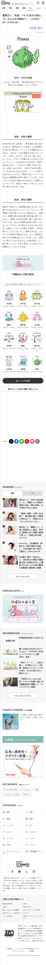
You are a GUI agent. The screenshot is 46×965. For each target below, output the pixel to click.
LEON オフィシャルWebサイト (12, 913)
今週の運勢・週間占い (36, 28)
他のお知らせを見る (23, 696)
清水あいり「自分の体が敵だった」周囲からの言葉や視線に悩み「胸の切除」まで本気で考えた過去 (31, 504)
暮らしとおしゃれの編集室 (11, 910)
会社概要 (31, 951)
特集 (10, 8)
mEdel (4, 907)
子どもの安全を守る (11, 790)
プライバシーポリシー (19, 951)
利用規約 (10, 948)
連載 (17, 8)
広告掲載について (36, 851)
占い (30, 8)
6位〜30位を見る (23, 577)
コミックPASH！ (8, 916)
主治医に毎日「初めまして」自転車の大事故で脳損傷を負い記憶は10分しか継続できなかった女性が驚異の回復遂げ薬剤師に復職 (31, 562)
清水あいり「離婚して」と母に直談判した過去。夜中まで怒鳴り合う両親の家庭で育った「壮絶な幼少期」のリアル (31, 532)
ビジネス (33, 832)
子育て (9, 845)
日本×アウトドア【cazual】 (32, 910)
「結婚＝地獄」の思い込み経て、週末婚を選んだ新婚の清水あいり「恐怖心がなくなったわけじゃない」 (31, 517)
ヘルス (32, 838)
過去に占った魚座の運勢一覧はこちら (23, 389)
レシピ (38, 8)
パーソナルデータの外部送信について (27, 948)
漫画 (24, 8)
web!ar (25, 904)
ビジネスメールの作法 (11, 794)
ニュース (10, 825)
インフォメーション (13, 852)
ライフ (32, 845)
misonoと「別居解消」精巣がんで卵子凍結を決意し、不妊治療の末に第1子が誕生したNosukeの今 (30, 547)
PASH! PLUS (27, 907)
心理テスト (27, 794)
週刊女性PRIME (8, 904)
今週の (16, 274)
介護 (36, 790)
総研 (3, 8)
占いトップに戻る (23, 381)
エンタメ (10, 838)
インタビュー (26, 790)
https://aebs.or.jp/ (37, 941)
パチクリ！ (26, 913)
